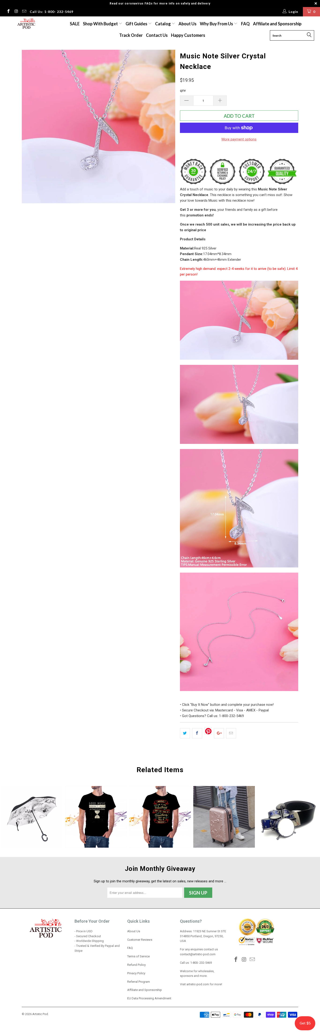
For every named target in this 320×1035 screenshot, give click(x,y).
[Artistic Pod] (25, 23)
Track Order (131, 35)
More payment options (239, 139)
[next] (167, 126)
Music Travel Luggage (224, 817)
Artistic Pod (40, 1014)
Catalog (163, 23)
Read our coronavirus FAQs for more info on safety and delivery (160, 3)
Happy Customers (188, 35)
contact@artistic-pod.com (198, 954)
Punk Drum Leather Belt (288, 817)
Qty (183, 91)
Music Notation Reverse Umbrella (32, 817)
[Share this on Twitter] (185, 733)
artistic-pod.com (197, 984)
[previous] (30, 126)
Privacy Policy (136, 973)
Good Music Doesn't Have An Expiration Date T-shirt (96, 817)
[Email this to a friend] (231, 733)
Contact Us (157, 35)
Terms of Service (138, 956)
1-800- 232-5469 (201, 962)
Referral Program (138, 981)
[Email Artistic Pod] (24, 12)
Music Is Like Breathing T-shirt (160, 817)
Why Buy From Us (217, 23)
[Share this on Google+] (219, 733)
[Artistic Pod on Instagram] (16, 12)
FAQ (245, 23)
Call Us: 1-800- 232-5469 (51, 12)
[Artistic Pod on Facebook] (8, 12)
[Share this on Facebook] (197, 733)
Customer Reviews (139, 939)
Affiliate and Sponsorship (277, 23)
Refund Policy (136, 965)
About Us (188, 23)
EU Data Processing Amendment (149, 998)
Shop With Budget (101, 23)
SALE (75, 23)
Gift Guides (137, 23)
